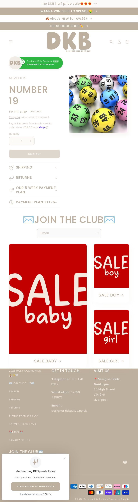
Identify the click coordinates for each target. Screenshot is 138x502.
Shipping (14, 117)
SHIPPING (14, 399)
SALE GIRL (108, 361)
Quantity (14, 134)
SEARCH (14, 391)
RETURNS (14, 407)
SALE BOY (109, 295)
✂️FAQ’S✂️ (16, 432)
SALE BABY (45, 361)
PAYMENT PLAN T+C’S (23, 423)
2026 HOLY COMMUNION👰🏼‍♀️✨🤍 (25, 373)
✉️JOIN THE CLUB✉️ (21, 383)
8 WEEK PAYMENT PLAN (23, 415)
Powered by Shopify (119, 499)
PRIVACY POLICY (19, 440)
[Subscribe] (97, 233)
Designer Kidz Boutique (96, 499)
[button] (11, 42)
